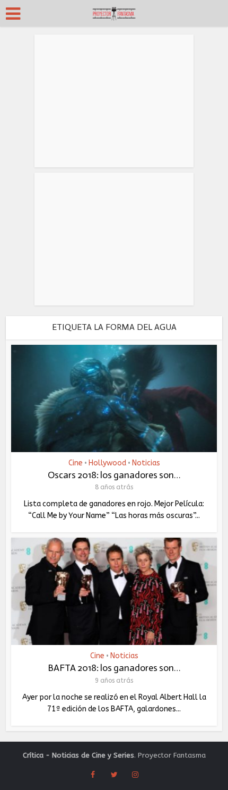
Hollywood (107, 463)
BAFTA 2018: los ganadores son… (114, 668)
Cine (75, 463)
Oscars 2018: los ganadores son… (114, 475)
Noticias (146, 463)
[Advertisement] (114, 101)
